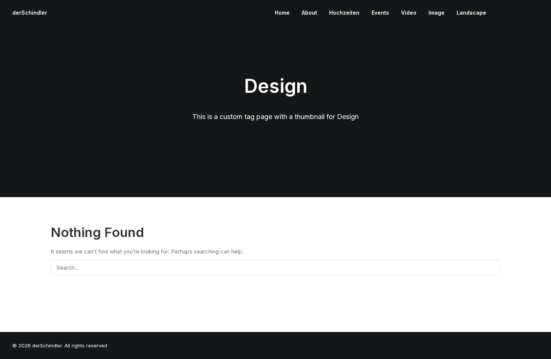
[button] (500, 13)
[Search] (275, 267)
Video (408, 12)
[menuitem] (282, 13)
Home (282, 12)
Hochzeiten (344, 12)
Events (380, 12)
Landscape (471, 12)
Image (436, 12)
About (309, 12)
